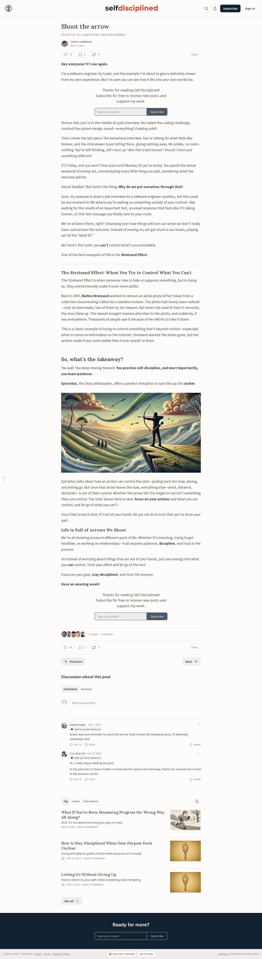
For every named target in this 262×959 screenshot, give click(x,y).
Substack (223, 954)
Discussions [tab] (90, 801)
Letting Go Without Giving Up (88, 874)
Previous (76, 661)
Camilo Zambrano (81, 42)
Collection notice (61, 954)
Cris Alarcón (78, 753)
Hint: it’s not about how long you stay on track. (92, 822)
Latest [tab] (76, 801)
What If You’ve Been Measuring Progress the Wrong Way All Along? (113, 815)
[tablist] (77, 689)
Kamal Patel (77, 725)
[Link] (56, 273)
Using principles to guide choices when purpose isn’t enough (101, 853)
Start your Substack (123, 954)
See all (69, 901)
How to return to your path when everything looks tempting (101, 880)
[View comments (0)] (98, 863)
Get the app (146, 954)
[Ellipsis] (199, 724)
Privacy (38, 954)
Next (188, 661)
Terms (47, 954)
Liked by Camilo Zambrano (87, 729)
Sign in (250, 8)
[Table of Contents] (4, 480)
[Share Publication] (215, 8)
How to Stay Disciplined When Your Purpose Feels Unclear (106, 845)
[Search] (206, 8)
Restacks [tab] (86, 689)
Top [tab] (65, 801)
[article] (131, 822)
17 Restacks (106, 634)
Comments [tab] (70, 689)
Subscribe (230, 8)
